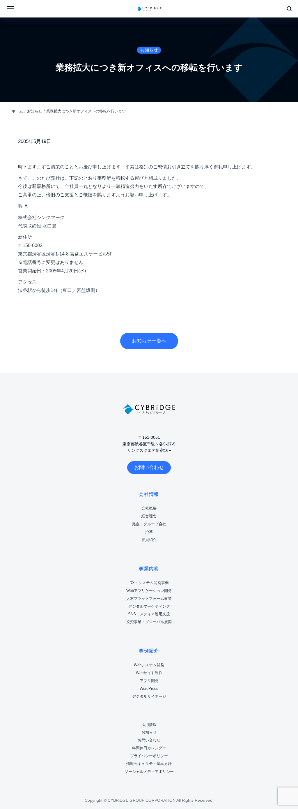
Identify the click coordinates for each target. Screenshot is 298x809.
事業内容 (149, 568)
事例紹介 (149, 650)
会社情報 (149, 494)
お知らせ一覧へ (149, 341)
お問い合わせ (149, 467)
